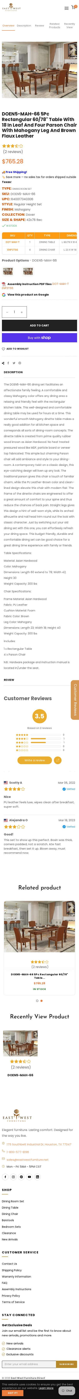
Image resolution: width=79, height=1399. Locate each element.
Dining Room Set (13, 1201)
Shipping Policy (12, 1270)
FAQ (4, 1283)
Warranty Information (16, 1277)
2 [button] (41, 1001)
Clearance (9, 1233)
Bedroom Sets (11, 1227)
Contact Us (9, 1264)
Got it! (12, 1393)
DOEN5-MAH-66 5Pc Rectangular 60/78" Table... (39, 976)
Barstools (8, 1220)
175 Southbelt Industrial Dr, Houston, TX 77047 (39, 1144)
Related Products (54, 25)
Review (39, 25)
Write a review (35, 760)
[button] (58, 760)
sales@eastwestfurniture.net (28, 1160)
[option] (39, 948)
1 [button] (37, 1001)
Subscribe (66, 1364)
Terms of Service (13, 1302)
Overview (8, 25)
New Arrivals (10, 1239)
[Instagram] (13, 1177)
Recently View (69, 25)
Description (24, 25)
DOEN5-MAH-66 (20, 1075)
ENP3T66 (7, 288)
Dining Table (10, 1208)
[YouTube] (29, 1177)
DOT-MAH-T (60, 284)
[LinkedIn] (37, 1177)
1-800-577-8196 (18, 1152)
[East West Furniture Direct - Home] (39, 1115)
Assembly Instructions (16, 1289)
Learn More (46, 1388)
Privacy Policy (11, 1296)
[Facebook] (5, 1177)
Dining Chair (10, 1214)
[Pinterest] (21, 1177)
